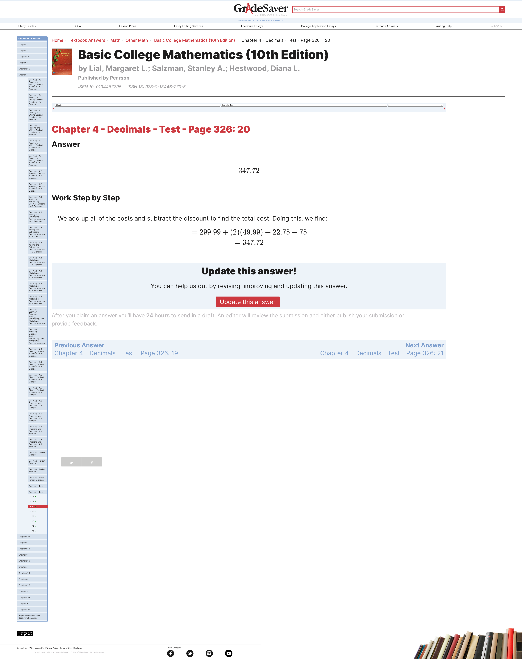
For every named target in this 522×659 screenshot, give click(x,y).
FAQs (31, 648)
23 (33, 521)
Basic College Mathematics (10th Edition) (194, 40)
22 (33, 516)
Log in (497, 26)
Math (115, 40)
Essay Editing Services (188, 26)
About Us (39, 648)
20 (33, 506)
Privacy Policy (51, 648)
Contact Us (22, 648)
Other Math (137, 40)
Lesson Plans (127, 26)
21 (33, 511)
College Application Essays (318, 26)
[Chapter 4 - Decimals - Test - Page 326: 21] (445, 107)
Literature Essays (252, 26)
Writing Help (444, 26)
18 (33, 496)
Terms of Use (66, 648)
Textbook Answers (386, 26)
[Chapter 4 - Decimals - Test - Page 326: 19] (53, 107)
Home (57, 40)
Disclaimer (78, 648)
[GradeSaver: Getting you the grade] (261, 9)
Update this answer (248, 302)
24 (33, 526)
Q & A (77, 26)
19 (33, 501)
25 (33, 531)
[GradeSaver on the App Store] (25, 633)
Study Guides (27, 26)
